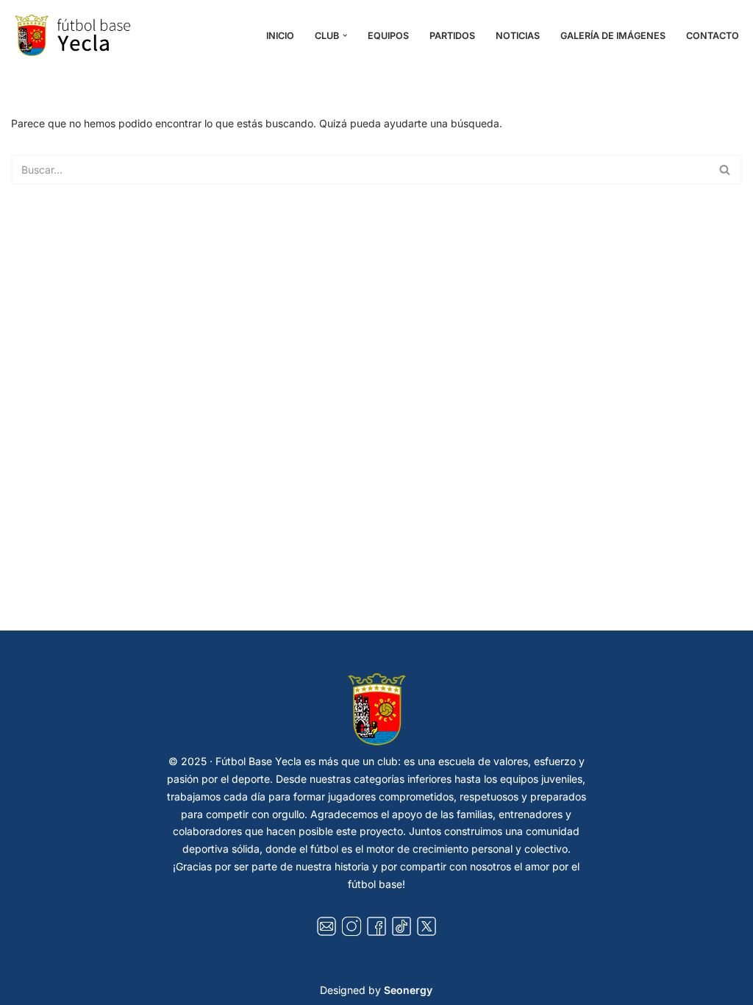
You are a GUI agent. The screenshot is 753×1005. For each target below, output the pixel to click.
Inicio (280, 35)
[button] (345, 35)
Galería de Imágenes (612, 35)
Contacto (712, 35)
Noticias (518, 35)
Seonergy (408, 990)
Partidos (452, 35)
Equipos (388, 35)
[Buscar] (725, 170)
